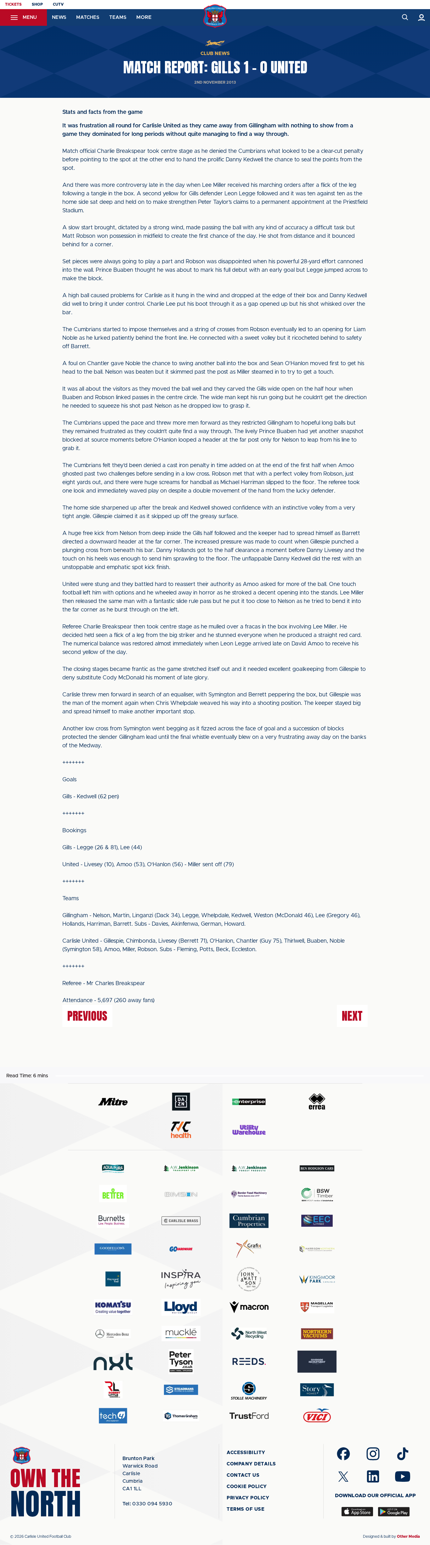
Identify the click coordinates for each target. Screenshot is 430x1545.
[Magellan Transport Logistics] (317, 1307)
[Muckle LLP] (181, 1333)
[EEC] (317, 1220)
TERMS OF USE (245, 1509)
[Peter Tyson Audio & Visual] (181, 1361)
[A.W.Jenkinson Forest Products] (249, 1168)
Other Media (408, 1536)
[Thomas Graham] (181, 1415)
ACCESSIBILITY (246, 1452)
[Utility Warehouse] (249, 1130)
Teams (117, 17)
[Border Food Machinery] (249, 1194)
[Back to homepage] (215, 16)
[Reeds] (249, 1361)
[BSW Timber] (317, 1194)
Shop (37, 4)
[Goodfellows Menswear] (113, 1248)
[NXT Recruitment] (113, 1361)
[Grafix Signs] (249, 1248)
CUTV (58, 4)
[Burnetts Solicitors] (113, 1220)
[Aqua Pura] (113, 1168)
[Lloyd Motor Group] (181, 1307)
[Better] (113, 1194)
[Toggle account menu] (421, 17)
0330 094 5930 (147, 1503)
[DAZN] (181, 1101)
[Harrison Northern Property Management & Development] (317, 1248)
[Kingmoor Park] (317, 1279)
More (143, 17)
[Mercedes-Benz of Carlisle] (113, 1333)
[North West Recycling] (249, 1333)
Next (352, 1015)
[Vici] (317, 1415)
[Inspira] (181, 1279)
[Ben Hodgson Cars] (317, 1168)
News (59, 17)
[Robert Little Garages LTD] (113, 1389)
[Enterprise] (249, 1101)
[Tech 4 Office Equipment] (113, 1415)
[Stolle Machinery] (249, 1389)
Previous (87, 1015)
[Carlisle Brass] (181, 1220)
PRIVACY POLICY (248, 1498)
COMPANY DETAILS (251, 1464)
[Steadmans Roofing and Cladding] (181, 1389)
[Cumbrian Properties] (249, 1220)
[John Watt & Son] (249, 1279)
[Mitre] (113, 1101)
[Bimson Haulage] (181, 1194)
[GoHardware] (181, 1249)
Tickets (13, 4)
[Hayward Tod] (113, 1279)
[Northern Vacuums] (317, 1333)
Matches (87, 17)
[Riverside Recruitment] (317, 1362)
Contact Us (243, 1475)
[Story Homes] (317, 1389)
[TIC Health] (181, 1129)
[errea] (317, 1101)
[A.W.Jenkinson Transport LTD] (181, 1168)
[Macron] (249, 1307)
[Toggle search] (404, 17)
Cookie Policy (247, 1486)
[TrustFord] (249, 1416)
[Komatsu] (113, 1307)
